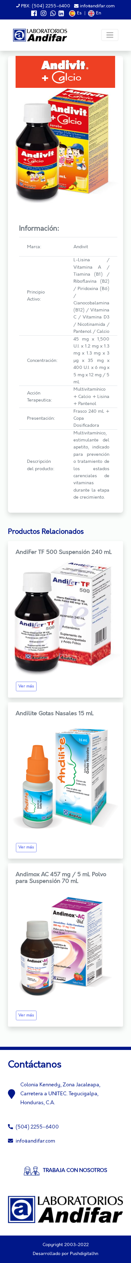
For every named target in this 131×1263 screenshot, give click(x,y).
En (98, 13)
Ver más (26, 686)
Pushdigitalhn (84, 1253)
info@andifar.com (97, 6)
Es (79, 13)
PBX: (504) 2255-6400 (45, 6)
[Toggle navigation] (109, 35)
